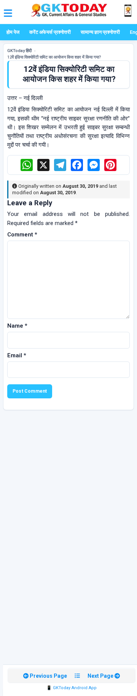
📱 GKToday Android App (71, 687)
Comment (22, 234)
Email (16, 355)
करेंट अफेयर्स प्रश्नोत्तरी (50, 32)
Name (17, 325)
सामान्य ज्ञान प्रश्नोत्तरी (100, 32)
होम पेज (12, 32)
